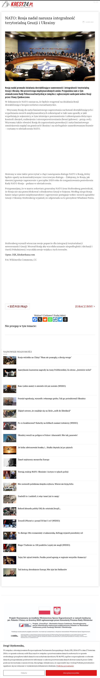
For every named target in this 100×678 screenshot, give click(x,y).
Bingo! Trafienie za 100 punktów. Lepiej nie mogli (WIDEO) (44, 545)
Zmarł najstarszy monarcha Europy (33, 459)
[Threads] (65, 319)
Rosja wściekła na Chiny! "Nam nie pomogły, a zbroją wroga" (45, 357)
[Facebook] (35, 319)
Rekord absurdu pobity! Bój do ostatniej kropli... (39, 508)
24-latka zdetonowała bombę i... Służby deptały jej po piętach (45, 447)
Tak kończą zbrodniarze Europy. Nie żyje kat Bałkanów (42, 569)
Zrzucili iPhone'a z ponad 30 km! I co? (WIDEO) (39, 520)
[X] (40, 319)
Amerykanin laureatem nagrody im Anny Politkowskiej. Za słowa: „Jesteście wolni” (54, 370)
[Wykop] (55, 319)
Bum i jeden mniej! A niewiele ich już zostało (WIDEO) (42, 386)
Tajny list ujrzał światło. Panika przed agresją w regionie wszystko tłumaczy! (52, 557)
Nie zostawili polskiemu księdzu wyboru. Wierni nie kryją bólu (45, 484)
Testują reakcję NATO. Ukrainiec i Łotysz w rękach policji (43, 472)
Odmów (24, 673)
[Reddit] (45, 319)
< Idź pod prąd (17, 306)
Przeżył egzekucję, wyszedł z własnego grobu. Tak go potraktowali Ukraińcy (52, 398)
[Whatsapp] (50, 319)
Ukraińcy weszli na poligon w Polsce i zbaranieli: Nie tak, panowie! (47, 435)
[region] (50, 660)
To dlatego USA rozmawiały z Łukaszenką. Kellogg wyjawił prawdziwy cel (50, 533)
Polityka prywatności (65, 666)
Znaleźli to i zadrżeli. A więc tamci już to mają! (38, 496)
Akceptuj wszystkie (71, 673)
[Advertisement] (50, 152)
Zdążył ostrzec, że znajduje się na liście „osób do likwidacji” (44, 411)
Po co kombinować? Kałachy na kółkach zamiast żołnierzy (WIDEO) (48, 423)
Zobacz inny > (85, 306)
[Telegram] (60, 319)
